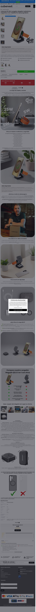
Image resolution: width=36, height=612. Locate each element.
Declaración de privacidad (18, 307)
